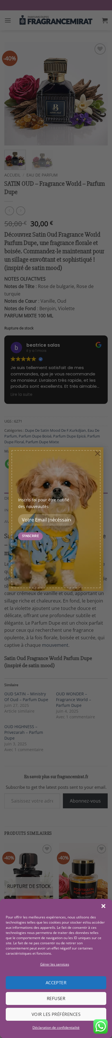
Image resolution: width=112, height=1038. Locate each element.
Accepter (56, 982)
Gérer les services (54, 964)
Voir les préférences (56, 1014)
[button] (103, 906)
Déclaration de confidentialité (56, 1027)
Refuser (56, 998)
